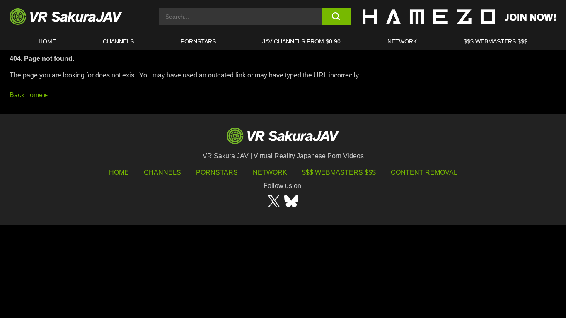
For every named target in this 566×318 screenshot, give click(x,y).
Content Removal (424, 172)
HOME (47, 41)
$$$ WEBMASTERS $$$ (495, 41)
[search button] (336, 16)
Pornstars (198, 41)
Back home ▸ (29, 95)
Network (402, 41)
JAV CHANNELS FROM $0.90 (301, 41)
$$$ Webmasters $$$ (339, 172)
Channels (118, 41)
